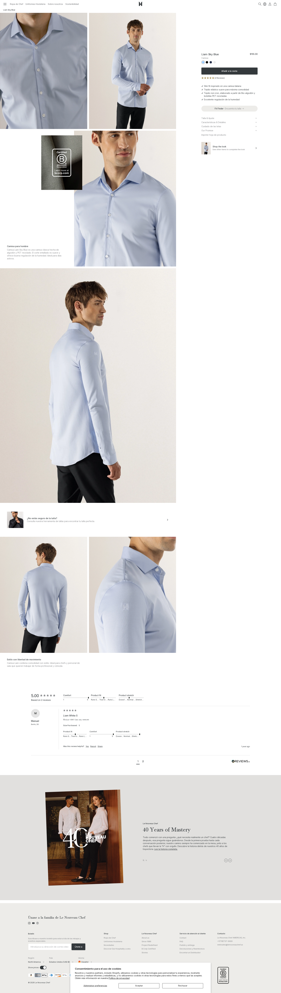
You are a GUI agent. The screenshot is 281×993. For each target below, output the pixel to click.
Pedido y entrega (187, 945)
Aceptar (139, 985)
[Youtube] (33, 923)
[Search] (260, 4)
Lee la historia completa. (166, 849)
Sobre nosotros (55, 4)
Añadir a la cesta (229, 71)
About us (145, 938)
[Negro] (207, 62)
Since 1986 (146, 941)
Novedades (109, 945)
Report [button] (93, 746)
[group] (46, 695)
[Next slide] (230, 860)
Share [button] (100, 746)
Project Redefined (149, 945)
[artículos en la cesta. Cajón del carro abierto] (275, 4)
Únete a (78, 946)
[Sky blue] (203, 62)
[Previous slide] (226, 860)
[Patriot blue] (211, 62)
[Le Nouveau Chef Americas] (140, 6)
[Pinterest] (37, 923)
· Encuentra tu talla (228, 108)
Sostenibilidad (72, 4)
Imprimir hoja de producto (213, 135)
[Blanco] (214, 62)
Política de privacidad (119, 978)
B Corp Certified (149, 949)
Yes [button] (87, 746)
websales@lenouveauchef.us (230, 945)
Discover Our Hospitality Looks (117, 949)
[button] (5, 4)
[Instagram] (29, 923)
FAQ (181, 941)
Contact (183, 938)
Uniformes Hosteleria (35, 4)
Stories (145, 952)
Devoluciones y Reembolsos (192, 949)
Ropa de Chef (16, 4)
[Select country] (264, 4)
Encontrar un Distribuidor (190, 952)
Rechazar (182, 985)
